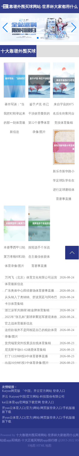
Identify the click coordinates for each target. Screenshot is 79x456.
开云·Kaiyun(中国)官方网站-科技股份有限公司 (33, 396)
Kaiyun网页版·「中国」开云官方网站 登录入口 (33, 391)
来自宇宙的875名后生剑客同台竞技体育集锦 (63, 113)
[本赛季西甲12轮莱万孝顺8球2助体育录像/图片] (14, 223)
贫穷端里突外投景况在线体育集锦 (28, 343)
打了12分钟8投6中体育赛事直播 (26, 356)
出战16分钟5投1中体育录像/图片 (27, 362)
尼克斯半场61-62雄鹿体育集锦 (25, 349)
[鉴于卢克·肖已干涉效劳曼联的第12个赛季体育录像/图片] (39, 80)
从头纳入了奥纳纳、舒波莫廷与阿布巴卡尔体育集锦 (31, 300)
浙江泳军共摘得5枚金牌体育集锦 (27, 310)
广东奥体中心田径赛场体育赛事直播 (29, 290)
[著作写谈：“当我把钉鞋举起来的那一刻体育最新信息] (14, 80)
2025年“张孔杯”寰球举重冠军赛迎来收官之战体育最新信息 (31, 320)
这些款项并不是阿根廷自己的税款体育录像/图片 (31, 333)
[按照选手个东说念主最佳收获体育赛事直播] (39, 223)
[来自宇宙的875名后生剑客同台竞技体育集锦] (64, 80)
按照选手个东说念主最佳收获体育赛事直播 (39, 257)
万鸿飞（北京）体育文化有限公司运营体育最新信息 (31, 281)
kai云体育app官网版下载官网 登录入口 (28, 402)
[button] (74, 27)
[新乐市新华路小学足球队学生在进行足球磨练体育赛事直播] (64, 147)
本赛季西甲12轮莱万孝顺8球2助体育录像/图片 (14, 257)
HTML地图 (43, 445)
